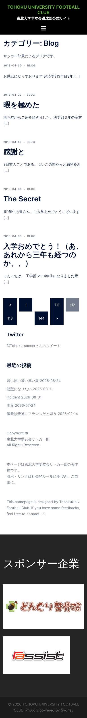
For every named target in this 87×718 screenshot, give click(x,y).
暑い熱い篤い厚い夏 (23, 380)
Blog (31, 65)
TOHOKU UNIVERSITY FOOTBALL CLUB (43, 9)
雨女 (10, 405)
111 (57, 305)
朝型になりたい (19, 389)
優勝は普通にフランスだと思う (32, 413)
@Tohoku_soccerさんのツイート (33, 345)
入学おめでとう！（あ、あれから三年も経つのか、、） (43, 255)
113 (10, 318)
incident (13, 397)
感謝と (14, 151)
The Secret (22, 198)
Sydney (67, 710)
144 (41, 318)
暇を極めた (21, 104)
